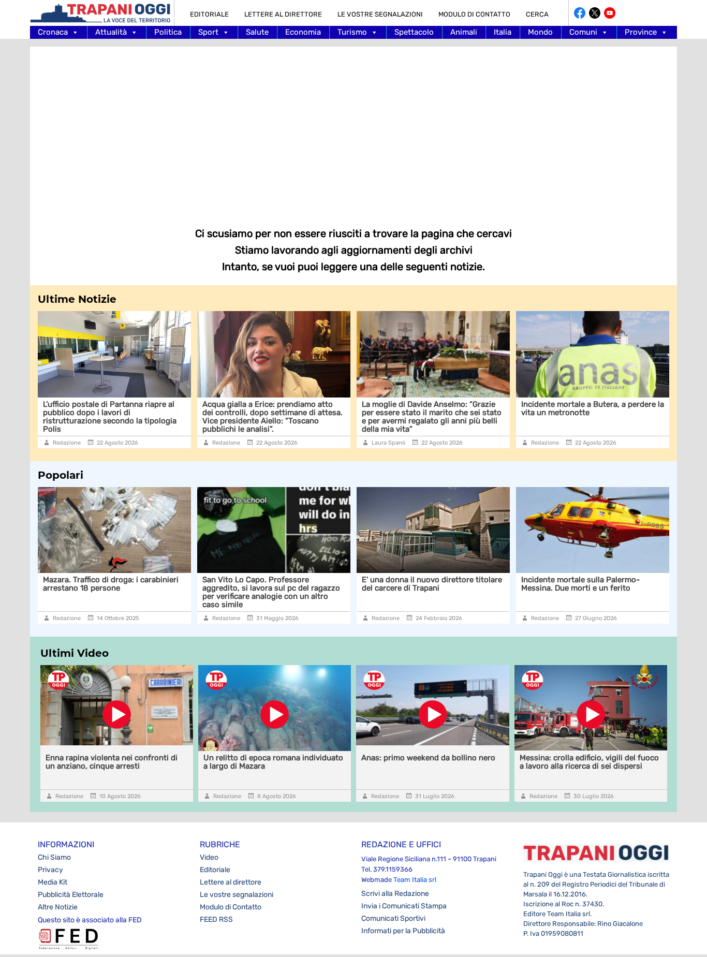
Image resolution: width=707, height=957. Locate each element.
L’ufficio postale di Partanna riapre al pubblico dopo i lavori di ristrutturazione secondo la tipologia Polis (68, 417)
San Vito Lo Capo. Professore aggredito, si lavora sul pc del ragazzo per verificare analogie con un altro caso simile (271, 592)
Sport (208, 32)
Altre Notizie (58, 907)
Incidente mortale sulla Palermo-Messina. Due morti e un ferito (580, 584)
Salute (257, 32)
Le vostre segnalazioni (380, 14)
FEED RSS (216, 919)
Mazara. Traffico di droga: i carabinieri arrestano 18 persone (111, 584)
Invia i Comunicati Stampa (404, 906)
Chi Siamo (54, 857)
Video (209, 857)
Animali (463, 32)
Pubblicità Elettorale (71, 894)
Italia (502, 32)
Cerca (537, 14)
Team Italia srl (414, 880)
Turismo (352, 32)
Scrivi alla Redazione (395, 893)
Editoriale (209, 14)
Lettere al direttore (283, 14)
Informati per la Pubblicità (403, 930)
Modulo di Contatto (474, 14)
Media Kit (52, 882)
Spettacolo (414, 32)
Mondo (540, 32)
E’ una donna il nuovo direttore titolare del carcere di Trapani (432, 584)
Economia (303, 32)
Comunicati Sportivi (393, 918)
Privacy (50, 869)
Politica (168, 32)
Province (641, 32)
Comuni (583, 32)
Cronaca (53, 32)
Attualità (111, 32)
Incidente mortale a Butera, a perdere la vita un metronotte (550, 408)
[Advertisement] (353, 129)
